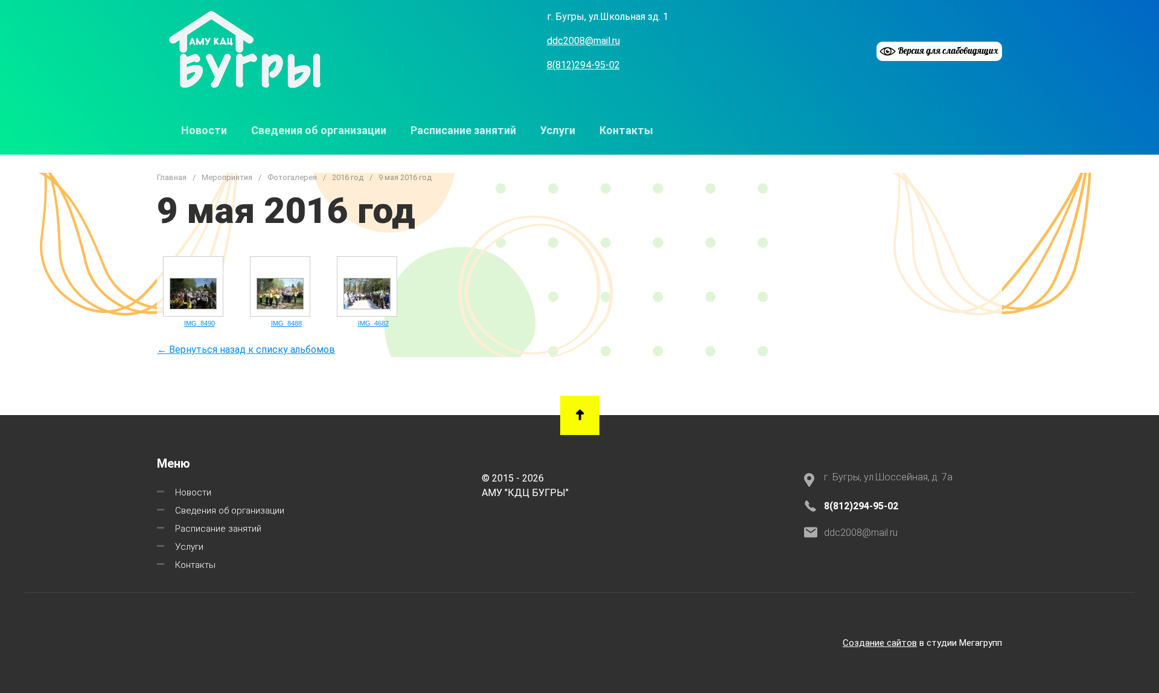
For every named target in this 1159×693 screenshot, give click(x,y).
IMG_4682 (373, 323)
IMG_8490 (199, 323)
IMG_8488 (286, 323)
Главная (172, 177)
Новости (204, 130)
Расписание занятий (463, 130)
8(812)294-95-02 (583, 65)
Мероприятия (227, 177)
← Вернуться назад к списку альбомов (246, 349)
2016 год (347, 177)
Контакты (626, 130)
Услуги (557, 130)
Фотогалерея (292, 177)
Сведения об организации (318, 130)
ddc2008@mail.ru (583, 41)
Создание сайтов (880, 642)
